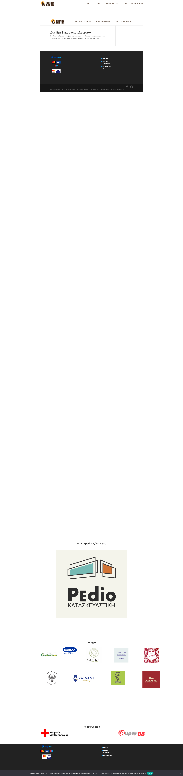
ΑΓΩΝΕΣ (98, 4)
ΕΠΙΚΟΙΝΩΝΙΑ (137, 4)
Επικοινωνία (107, 755)
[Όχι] (181, 773)
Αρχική (105, 747)
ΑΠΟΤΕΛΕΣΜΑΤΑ (113, 4)
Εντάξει (150, 773)
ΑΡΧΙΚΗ (88, 4)
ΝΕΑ (127, 4)
